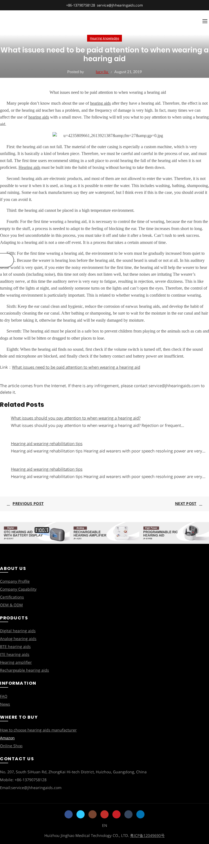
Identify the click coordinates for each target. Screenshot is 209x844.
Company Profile (15, 581)
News (5, 704)
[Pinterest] (116, 814)
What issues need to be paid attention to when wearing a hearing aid (76, 367)
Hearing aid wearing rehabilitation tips (46, 443)
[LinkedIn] (140, 814)
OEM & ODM (11, 604)
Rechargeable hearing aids (24, 670)
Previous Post (28, 503)
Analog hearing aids (18, 638)
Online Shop (11, 745)
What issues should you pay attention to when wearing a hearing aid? (75, 418)
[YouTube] (104, 814)
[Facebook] (68, 814)
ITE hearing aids (14, 654)
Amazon (7, 737)
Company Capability (18, 589)
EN (104, 825)
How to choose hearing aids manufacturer (38, 730)
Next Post (185, 503)
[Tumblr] (128, 814)
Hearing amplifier (16, 662)
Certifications (12, 597)
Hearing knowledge (104, 38)
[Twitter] (80, 814)
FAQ (3, 696)
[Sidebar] (7, 260)
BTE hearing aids (15, 646)
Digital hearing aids (18, 630)
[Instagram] (92, 814)
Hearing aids (29, 167)
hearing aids (100, 103)
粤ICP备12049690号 (147, 835)
